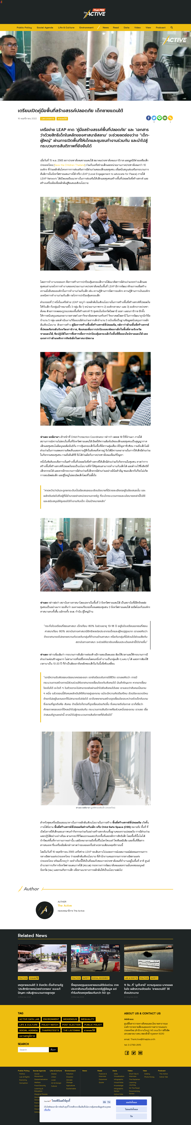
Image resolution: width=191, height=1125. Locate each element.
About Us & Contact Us (142, 1013)
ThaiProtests (50, 1030)
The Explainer (134, 1079)
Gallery (147, 1074)
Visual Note (118, 1082)
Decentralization (41, 1079)
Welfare (37, 1082)
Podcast (161, 27)
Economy (23, 1080)
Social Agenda (45, 27)
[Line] (159, 120)
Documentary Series (134, 1092)
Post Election (71, 1024)
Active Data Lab (29, 1019)
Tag (20, 1013)
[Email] (164, 120)
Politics (23, 978)
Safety (86, 978)
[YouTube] (140, 1052)
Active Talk (163, 1077)
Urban (53, 1077)
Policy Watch (50, 1024)
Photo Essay (149, 1077)
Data (126, 27)
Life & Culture (66, 27)
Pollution (69, 1074)
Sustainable (71, 1088)
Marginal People (41, 1094)
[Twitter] (133, 1052)
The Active (65, 906)
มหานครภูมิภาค (27, 1035)
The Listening (71, 1030)
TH (108, 1102)
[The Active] (94, 14)
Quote (101, 1082)
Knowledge (118, 1085)
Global (53, 1074)
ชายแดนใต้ (62, 119)
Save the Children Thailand (69, 165)
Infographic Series (118, 1089)
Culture (54, 1086)
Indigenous (70, 1019)
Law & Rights (48, 119)
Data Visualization (119, 1075)
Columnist (103, 1079)
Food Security (40, 1085)
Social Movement (100, 978)
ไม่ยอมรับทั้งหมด (131, 1109)
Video (137, 27)
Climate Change (69, 1081)
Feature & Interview (103, 1075)
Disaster (69, 1077)
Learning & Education (38, 1089)
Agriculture (70, 1085)
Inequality (87, 1019)
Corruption (23, 1083)
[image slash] (98, 27)
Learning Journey (132, 1083)
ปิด (131, 1116)
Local (53, 1080)
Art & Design (56, 1083)
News (106, 27)
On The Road (134, 1088)
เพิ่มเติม (47, 1110)
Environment (86, 27)
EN (104, 1102)
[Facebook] (148, 120)
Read (116, 27)
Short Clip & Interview (133, 1075)
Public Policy (24, 27)
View (148, 27)
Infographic (118, 1079)
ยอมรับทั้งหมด (131, 1102)
